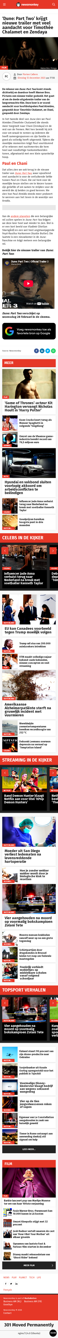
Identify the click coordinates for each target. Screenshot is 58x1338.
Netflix (7, 791)
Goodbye (8, 1304)
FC (6, 76)
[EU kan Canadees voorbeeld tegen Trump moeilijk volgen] (29, 596)
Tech (31, 1277)
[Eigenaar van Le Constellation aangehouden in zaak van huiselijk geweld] (10, 1114)
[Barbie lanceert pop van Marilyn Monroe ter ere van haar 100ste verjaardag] (29, 1169)
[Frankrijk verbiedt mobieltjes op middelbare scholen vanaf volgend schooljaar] (10, 965)
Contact (7, 1313)
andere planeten (20, 216)
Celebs (7, 512)
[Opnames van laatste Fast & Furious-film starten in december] (7, 1243)
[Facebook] (5, 1282)
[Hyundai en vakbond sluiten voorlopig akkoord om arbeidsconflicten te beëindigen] (29, 449)
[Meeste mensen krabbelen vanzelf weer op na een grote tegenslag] (10, 932)
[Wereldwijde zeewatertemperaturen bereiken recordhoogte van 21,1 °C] (10, 722)
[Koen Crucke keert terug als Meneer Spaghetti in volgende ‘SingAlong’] (10, 417)
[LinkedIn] (16, 1282)
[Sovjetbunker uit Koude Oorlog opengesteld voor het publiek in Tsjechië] (10, 1065)
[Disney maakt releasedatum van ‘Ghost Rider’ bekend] (7, 1253)
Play (6, 397)
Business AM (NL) (12, 1301)
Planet (23, 1277)
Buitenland (9, 528)
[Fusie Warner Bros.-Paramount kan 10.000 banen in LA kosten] (7, 1210)
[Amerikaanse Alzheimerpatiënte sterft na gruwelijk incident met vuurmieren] (29, 671)
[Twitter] (11, 1282)
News (6, 1277)
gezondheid (9, 881)
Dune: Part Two (23, 173)
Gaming (7, 445)
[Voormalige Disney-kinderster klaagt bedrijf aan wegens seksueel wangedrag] (10, 1081)
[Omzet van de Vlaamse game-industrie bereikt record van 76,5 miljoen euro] (10, 433)
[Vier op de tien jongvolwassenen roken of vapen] (10, 1098)
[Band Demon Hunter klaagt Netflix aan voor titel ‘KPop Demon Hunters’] (24, 768)
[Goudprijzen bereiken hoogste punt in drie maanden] (10, 516)
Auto (6, 476)
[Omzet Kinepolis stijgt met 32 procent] (7, 1220)
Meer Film (39, 1265)
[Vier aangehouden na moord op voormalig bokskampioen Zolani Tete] (29, 885)
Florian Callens (30, 74)
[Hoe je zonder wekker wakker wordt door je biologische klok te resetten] (10, 868)
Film (4, 67)
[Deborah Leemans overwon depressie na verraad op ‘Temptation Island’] (10, 738)
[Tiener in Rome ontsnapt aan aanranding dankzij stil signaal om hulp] (10, 1131)
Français (7, 1289)
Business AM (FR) (33, 1301)
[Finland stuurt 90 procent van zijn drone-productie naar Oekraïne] (10, 1048)
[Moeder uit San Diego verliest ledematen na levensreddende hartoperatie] (29, 818)
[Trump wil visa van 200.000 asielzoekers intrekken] (10, 639)
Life (39, 1277)
